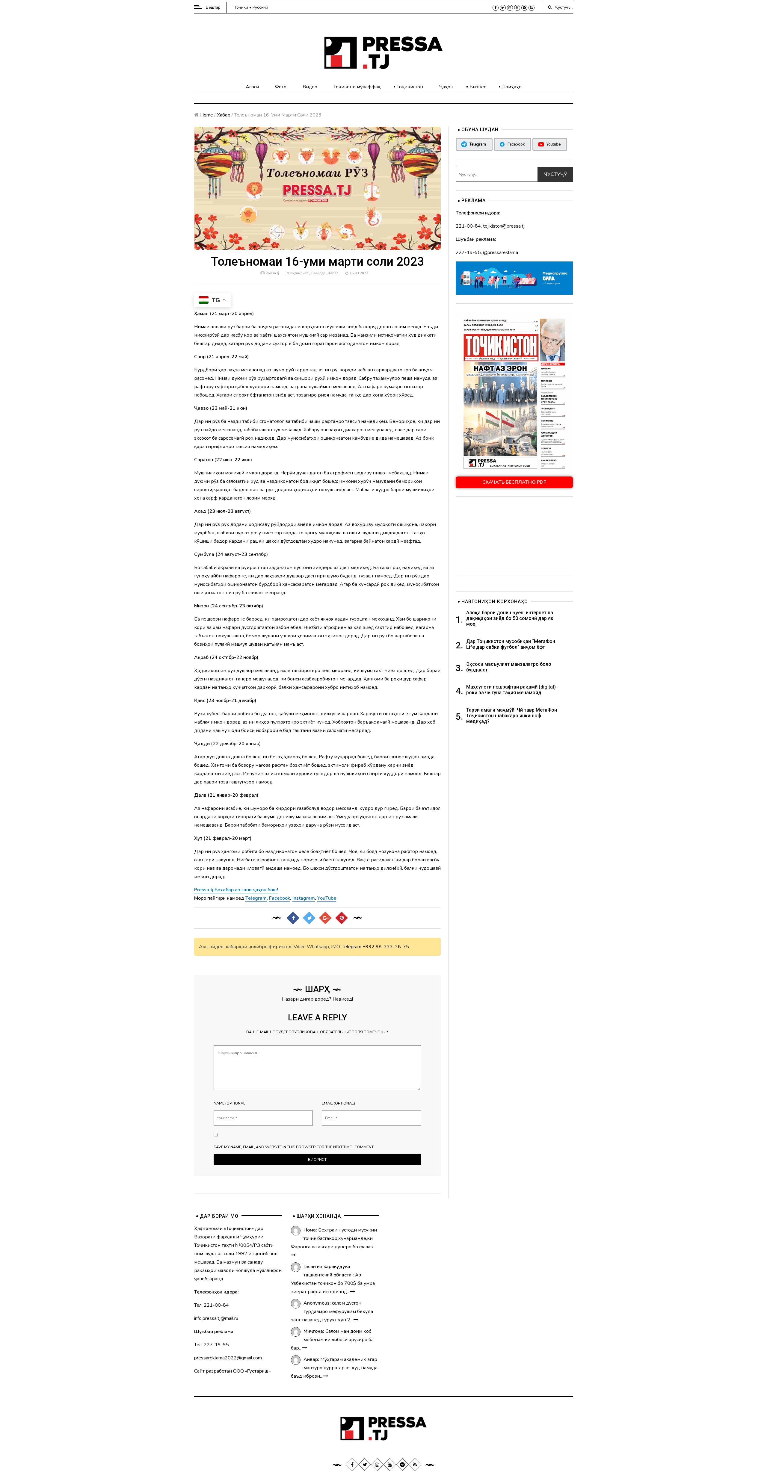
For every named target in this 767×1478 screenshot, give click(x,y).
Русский (260, 7)
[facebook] (496, 8)
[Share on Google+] (325, 918)
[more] (293, 1255)
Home (206, 115)
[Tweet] (309, 918)
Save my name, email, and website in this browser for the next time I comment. (294, 1147)
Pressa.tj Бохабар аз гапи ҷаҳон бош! (236, 890)
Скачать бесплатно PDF (514, 482)
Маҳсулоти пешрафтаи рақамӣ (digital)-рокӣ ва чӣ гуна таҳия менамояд (512, 689)
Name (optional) (230, 1103)
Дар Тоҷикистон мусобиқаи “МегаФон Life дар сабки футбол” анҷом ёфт (510, 644)
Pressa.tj (272, 273)
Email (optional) (338, 1103)
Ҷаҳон (446, 87)
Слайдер (318, 273)
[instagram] (510, 8)
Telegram (351, 946)
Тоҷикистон (410, 87)
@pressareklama (500, 252)
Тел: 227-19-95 (211, 1344)
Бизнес (477, 87)
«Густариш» (258, 1371)
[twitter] (503, 8)
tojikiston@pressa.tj (504, 226)
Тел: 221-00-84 (211, 1305)
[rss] (532, 8)
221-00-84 (468, 226)
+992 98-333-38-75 (386, 946)
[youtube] (517, 8)
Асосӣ (252, 87)
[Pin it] (341, 918)
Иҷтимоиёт (299, 273)
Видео (310, 87)
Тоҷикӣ (241, 7)
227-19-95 (468, 252)
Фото (280, 87)
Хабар (223, 115)
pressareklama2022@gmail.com (228, 1358)
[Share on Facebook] (293, 918)
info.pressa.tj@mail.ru (216, 1318)
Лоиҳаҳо (512, 87)
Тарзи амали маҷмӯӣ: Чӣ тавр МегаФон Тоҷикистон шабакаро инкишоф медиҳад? (511, 715)
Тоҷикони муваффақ (357, 87)
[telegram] (524, 8)
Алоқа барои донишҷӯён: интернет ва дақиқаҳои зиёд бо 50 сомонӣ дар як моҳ (509, 618)
